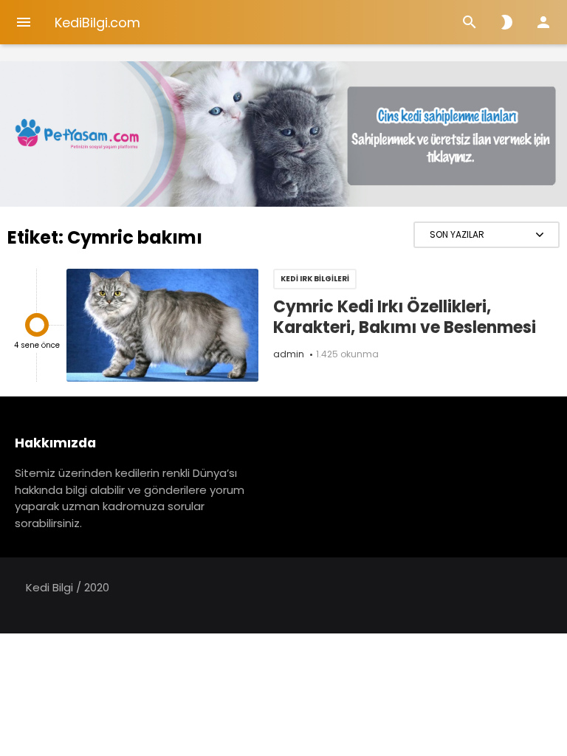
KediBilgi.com (97, 22)
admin (288, 354)
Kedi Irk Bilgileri (315, 278)
